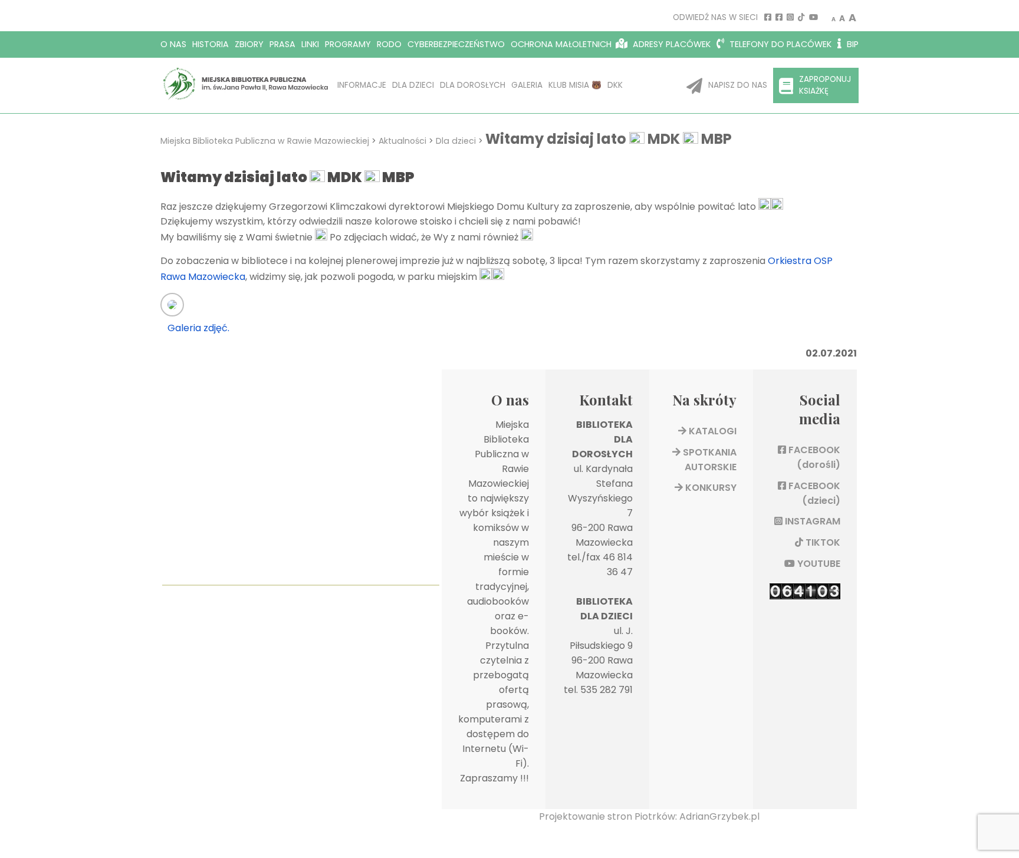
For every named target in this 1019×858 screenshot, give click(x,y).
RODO (389, 44)
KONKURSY (710, 487)
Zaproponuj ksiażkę (825, 85)
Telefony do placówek (779, 44)
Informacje (361, 85)
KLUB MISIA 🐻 (574, 85)
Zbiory (249, 44)
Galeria (527, 85)
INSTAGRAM (811, 521)
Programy (348, 44)
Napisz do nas (737, 85)
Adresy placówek (670, 44)
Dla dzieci (413, 85)
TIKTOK (821, 542)
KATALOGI (711, 431)
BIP (851, 44)
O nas (173, 44)
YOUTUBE (817, 563)
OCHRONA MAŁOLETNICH (561, 44)
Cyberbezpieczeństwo (456, 44)
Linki (310, 44)
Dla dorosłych (472, 85)
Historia (210, 44)
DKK (615, 85)
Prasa (282, 44)
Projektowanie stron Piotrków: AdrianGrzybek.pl (649, 816)
